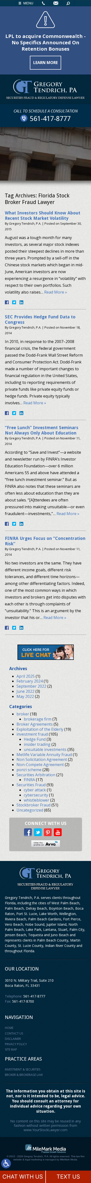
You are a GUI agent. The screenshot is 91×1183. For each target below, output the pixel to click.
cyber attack (35, 790)
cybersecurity (36, 795)
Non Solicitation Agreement (42, 759)
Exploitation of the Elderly (40, 729)
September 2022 (31, 686)
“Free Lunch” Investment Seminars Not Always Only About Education (41, 430)
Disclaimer (13, 1038)
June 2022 (25, 691)
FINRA (29, 779)
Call (43, 3)
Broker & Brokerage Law (24, 1074)
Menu (28, 3)
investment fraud (32, 734)
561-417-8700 (23, 1001)
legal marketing (33, 1159)
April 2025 (26, 676)
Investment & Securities (22, 1069)
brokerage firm (37, 719)
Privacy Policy (16, 1044)
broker (23, 714)
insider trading (37, 744)
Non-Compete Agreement (40, 764)
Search (68, 3)
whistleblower (36, 800)
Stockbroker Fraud (33, 805)
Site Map (11, 1049)
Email (56, 3)
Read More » (55, 292)
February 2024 (30, 681)
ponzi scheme (29, 769)
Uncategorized (30, 810)
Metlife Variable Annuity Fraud (44, 754)
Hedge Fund (35, 739)
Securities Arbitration (36, 774)
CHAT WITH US (22, 1176)
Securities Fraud (31, 784)
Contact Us (14, 1033)
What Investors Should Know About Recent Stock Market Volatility (42, 215)
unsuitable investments (45, 749)
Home (9, 1027)
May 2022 (25, 696)
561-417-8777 (34, 996)
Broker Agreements (35, 724)
